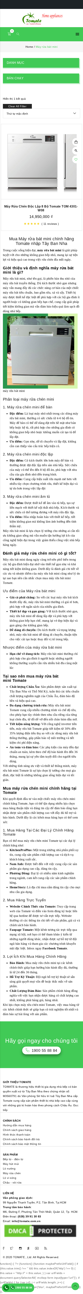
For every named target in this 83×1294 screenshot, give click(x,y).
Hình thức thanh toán (16, 1134)
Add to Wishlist (76, 159)
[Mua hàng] (76, 142)
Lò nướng (9, 1168)
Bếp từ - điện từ (13, 1159)
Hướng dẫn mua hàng (17, 1125)
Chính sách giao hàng (17, 1129)
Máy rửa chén (12, 1173)
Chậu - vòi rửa (12, 1182)
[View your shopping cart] (9, 34)
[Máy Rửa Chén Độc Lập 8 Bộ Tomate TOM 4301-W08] (41, 161)
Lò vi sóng (9, 1177)
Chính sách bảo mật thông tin (22, 1143)
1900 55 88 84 (23, 1287)
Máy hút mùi (11, 1163)
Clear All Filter (17, 106)
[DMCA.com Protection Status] (40, 1230)
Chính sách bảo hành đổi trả (21, 1139)
